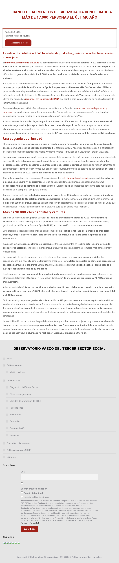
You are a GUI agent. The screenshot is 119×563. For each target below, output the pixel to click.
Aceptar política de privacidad (37, 497)
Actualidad (15, 421)
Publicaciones (16, 408)
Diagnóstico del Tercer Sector (24, 387)
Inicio (9, 358)
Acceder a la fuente (19, 43)
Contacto (11, 457)
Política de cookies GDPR (19, 450)
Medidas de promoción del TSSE (25, 401)
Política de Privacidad (30, 523)
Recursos (14, 435)
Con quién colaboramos (18, 443)
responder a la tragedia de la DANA (42, 99)
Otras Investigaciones (20, 394)
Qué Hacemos (13, 380)
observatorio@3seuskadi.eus (45, 557)
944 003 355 (65, 557)
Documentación (17, 428)
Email (23, 472)
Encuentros (15, 414)
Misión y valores (17, 372)
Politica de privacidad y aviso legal (87, 557)
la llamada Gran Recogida (76, 178)
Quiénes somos (14, 365)
